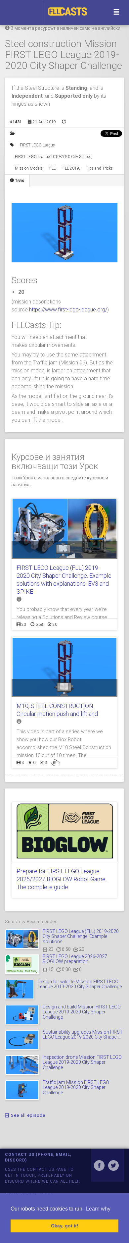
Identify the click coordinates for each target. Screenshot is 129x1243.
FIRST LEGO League (37, 145)
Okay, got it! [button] (64, 1225)
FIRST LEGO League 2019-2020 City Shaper (53, 156)
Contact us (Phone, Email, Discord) (38, 1157)
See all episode (27, 1115)
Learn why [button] (98, 1209)
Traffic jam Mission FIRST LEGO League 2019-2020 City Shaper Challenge (76, 1087)
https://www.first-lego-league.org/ (68, 309)
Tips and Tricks (99, 168)
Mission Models (28, 168)
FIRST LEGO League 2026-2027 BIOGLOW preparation (75, 959)
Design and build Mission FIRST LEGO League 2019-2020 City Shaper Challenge (82, 1012)
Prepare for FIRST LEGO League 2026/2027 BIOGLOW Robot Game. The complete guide (62, 879)
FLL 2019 (71, 168)
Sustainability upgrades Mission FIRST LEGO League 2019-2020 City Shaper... (83, 1034)
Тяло (19, 180)
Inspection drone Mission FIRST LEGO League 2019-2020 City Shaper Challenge (82, 1062)
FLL (52, 168)
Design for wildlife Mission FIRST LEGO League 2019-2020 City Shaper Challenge (80, 984)
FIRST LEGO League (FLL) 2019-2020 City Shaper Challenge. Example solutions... (81, 936)
